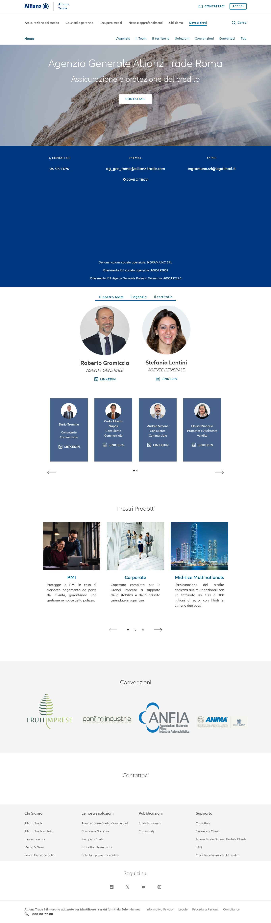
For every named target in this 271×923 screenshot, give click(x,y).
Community (147, 831)
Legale (182, 909)
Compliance (231, 909)
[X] (127, 887)
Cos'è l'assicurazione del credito (217, 855)
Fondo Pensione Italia (39, 855)
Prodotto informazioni (97, 847)
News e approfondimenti (146, 23)
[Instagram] (159, 887)
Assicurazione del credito (42, 23)
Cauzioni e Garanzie (95, 831)
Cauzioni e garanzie (79, 23)
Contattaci (203, 823)
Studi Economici (150, 823)
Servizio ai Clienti (208, 831)
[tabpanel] (135, 394)
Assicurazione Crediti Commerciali (105, 823)
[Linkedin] (111, 887)
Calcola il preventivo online (100, 855)
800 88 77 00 (42, 914)
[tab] (111, 298)
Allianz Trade (33, 823)
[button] (239, 22)
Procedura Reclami (205, 909)
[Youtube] (143, 887)
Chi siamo (176, 23)
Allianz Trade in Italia (38, 831)
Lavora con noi (34, 839)
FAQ (199, 847)
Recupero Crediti (93, 839)
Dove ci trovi (198, 23)
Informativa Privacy (160, 909)
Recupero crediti (111, 23)
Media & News (34, 847)
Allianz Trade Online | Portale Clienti (221, 839)
